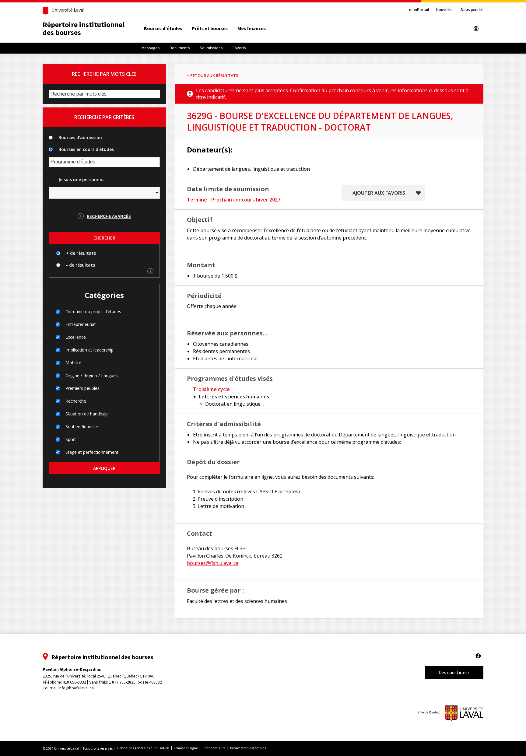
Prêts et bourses (210, 28)
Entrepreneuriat (80, 324)
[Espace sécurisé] (476, 28)
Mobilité (73, 363)
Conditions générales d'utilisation (143, 748)
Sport (70, 439)
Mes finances (251, 28)
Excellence (75, 337)
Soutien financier (81, 426)
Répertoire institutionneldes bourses (83, 28)
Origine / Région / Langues (91, 375)
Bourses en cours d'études (86, 149)
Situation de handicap (86, 414)
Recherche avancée (109, 216)
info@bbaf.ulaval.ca (76, 688)
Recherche (75, 401)
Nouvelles (445, 9)
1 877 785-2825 (122, 682)
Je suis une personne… (82, 179)
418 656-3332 (74, 682)
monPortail (419, 9)
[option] (163, 28)
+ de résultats (81, 253)
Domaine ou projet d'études (93, 311)
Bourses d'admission (80, 137)
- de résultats (80, 265)
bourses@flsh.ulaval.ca (212, 563)
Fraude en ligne (186, 748)
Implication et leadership (89, 350)
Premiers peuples (82, 388)
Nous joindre (472, 9)
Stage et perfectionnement (91, 452)
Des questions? (454, 672)
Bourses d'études (163, 28)
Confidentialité (214, 748)
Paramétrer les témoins (248, 748)
